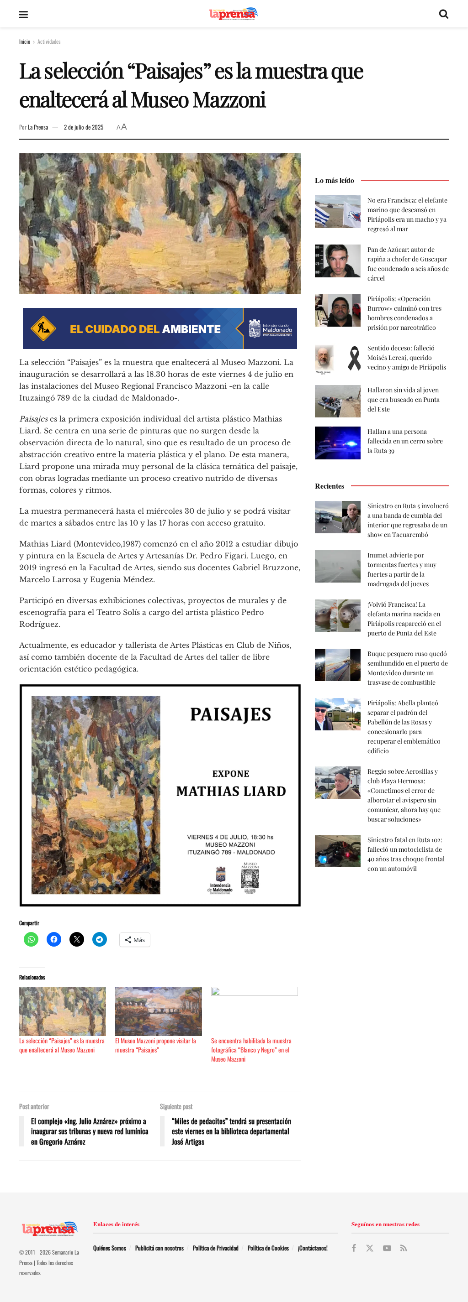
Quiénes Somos (109, 1247)
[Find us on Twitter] (370, 1248)
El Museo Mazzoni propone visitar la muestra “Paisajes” (155, 1045)
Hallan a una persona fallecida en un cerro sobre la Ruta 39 (405, 441)
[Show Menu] (23, 13)
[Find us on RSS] (403, 1248)
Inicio (24, 41)
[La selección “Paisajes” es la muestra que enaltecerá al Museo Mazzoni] (62, 1011)
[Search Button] (444, 14)
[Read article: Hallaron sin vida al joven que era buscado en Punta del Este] (338, 401)
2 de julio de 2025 (83, 126)
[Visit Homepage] (233, 14)
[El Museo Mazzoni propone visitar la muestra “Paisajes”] (158, 1011)
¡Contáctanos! (313, 1247)
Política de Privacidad (216, 1247)
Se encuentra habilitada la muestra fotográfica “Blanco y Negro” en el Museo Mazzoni (251, 1049)
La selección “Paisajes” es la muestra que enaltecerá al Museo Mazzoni (62, 1045)
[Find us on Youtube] (387, 1248)
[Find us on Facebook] (353, 1248)
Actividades (48, 41)
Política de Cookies (268, 1247)
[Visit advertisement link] (160, 328)
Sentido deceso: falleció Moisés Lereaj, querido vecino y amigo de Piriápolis (406, 357)
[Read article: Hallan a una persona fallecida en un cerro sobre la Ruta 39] (338, 443)
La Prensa (38, 126)
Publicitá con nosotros (159, 1247)
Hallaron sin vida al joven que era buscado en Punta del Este (403, 399)
